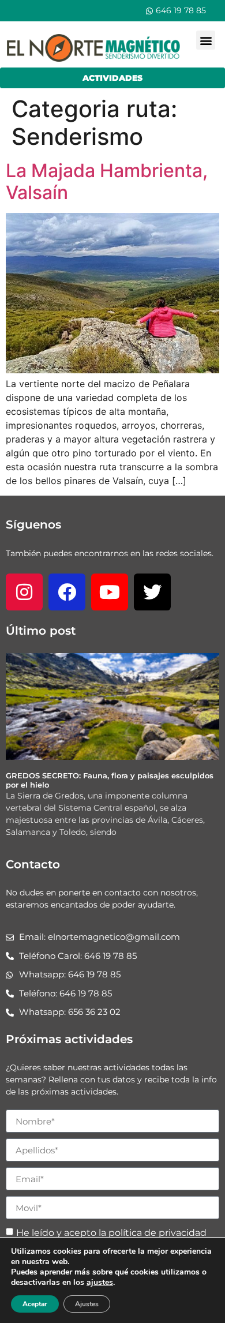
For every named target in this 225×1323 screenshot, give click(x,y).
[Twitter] (152, 592)
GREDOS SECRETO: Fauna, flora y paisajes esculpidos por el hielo (109, 780)
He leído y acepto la (111, 1232)
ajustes (100, 1282)
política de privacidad (157, 1232)
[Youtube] (109, 592)
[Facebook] (66, 592)
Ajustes (87, 1304)
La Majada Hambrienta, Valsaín (107, 181)
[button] (205, 40)
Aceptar (34, 1304)
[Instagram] (24, 592)
